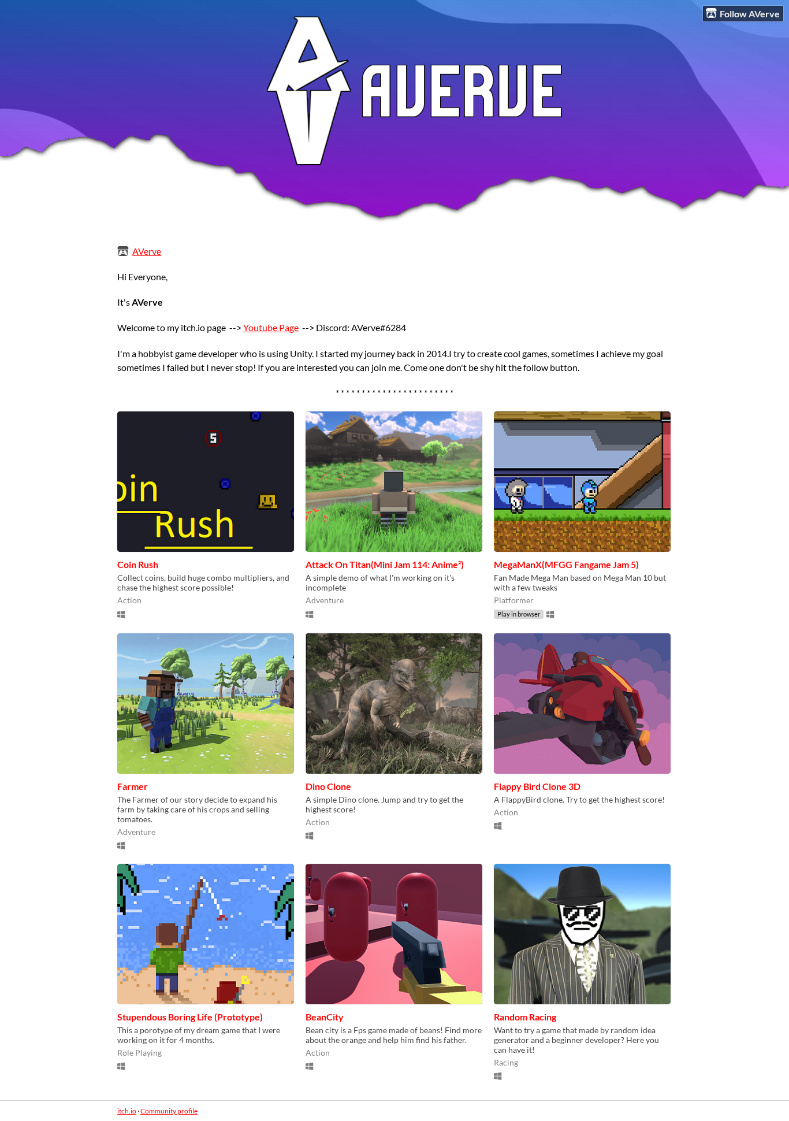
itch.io (126, 1111)
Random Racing (525, 1016)
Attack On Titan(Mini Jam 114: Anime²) (385, 564)
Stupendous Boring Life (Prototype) (190, 1016)
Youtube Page (271, 327)
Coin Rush (137, 564)
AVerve (146, 251)
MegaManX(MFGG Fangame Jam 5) (566, 564)
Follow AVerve (750, 13)
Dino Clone (328, 786)
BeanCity (325, 1016)
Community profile (169, 1111)
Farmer (132, 786)
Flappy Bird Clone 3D (537, 786)
